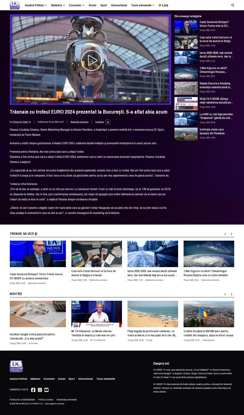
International (208, 340)
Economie (33, 343)
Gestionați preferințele (67, 399)
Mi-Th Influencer (98, 340)
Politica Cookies (45, 399)
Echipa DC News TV (22, 121)
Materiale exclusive (79, 121)
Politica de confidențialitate (22, 399)
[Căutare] (232, 5)
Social (149, 340)
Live (165, 5)
